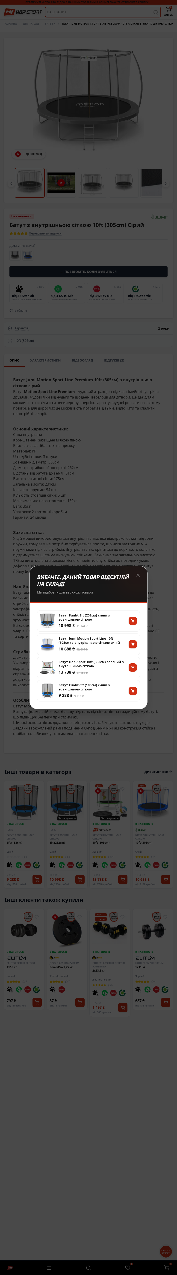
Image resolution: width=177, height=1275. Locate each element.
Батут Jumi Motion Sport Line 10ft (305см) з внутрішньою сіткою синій (89, 640)
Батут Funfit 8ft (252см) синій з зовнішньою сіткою (84, 617)
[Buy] (133, 621)
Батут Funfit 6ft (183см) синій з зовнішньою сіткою (84, 687)
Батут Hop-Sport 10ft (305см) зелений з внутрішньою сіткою (91, 664)
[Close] (138, 575)
